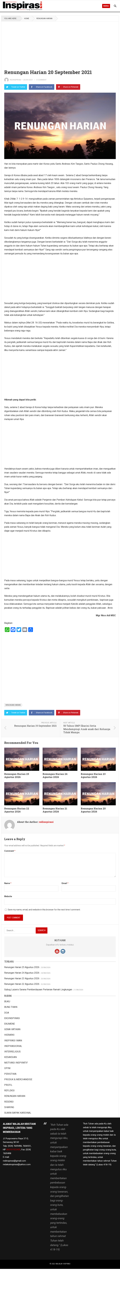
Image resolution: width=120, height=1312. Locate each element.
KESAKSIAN (10, 1057)
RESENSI (9, 1101)
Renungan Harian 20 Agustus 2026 (93, 810)
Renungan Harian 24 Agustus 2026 (55, 775)
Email (65, 883)
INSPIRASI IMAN (13, 1040)
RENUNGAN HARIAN (44, 18)
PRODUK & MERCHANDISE (18, 1079)
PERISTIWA (10, 1074)
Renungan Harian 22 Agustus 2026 (16, 810)
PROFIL (8, 1085)
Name (7, 883)
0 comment (41, 80)
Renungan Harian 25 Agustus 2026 (16, 775)
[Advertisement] (60, 43)
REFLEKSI (9, 1090)
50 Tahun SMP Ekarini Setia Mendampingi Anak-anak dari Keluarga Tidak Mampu (86, 729)
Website (8, 896)
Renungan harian (13, 705)
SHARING (9, 1107)
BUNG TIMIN (10, 1007)
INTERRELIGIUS (12, 1051)
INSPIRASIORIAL (13, 1046)
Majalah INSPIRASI (63, 1264)
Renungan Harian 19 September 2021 (35, 725)
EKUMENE (9, 1023)
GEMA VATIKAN (12, 1029)
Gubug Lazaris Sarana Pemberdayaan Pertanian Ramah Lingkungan (38, 989)
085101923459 (13, 1149)
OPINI (7, 1068)
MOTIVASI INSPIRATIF (16, 1062)
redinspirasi (15, 80)
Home (26, 18)
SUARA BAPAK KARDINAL (17, 1112)
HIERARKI (9, 1034)
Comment (9, 851)
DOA (6, 1012)
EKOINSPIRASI (12, 1018)
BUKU (7, 1001)
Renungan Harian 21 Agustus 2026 (55, 810)
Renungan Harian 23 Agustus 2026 (93, 775)
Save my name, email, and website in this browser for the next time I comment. (44, 909)
